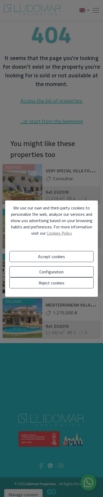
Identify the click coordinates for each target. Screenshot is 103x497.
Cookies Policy (59, 233)
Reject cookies (51, 283)
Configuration (51, 272)
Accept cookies (51, 256)
